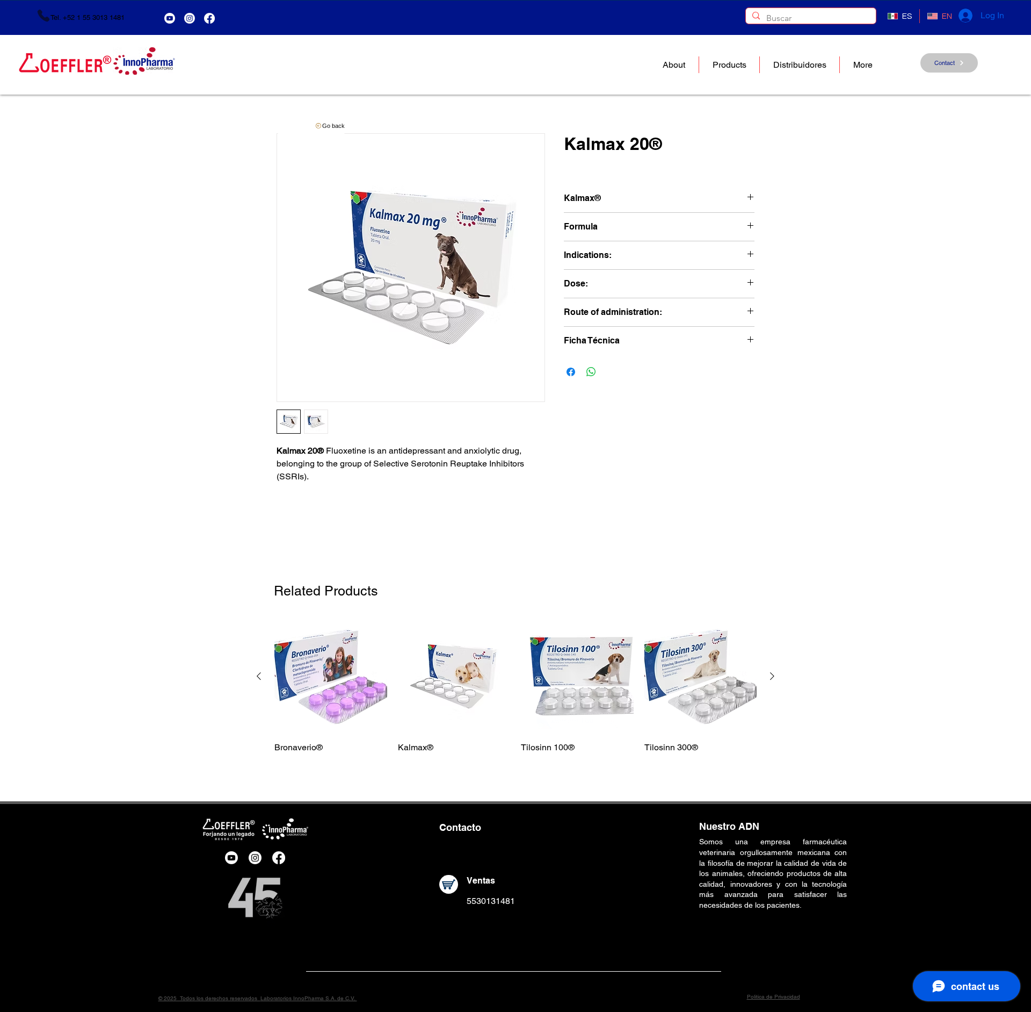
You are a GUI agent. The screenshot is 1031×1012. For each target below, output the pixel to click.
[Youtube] (169, 18)
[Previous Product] (258, 676)
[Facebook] (209, 18)
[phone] (43, 16)
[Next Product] (772, 676)
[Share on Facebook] (570, 371)
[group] (515, 687)
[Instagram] (189, 18)
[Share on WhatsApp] (591, 371)
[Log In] (965, 15)
